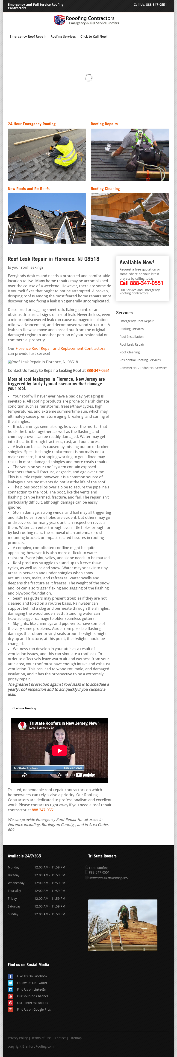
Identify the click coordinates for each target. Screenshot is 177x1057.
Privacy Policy (18, 1038)
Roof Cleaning (130, 352)
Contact (60, 1038)
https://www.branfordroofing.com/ (108, 878)
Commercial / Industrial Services (143, 368)
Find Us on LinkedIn (31, 990)
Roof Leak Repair (132, 345)
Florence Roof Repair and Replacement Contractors (60, 349)
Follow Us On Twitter (32, 983)
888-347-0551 (156, 4)
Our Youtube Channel (32, 996)
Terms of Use (41, 1038)
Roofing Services (63, 36)
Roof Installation (132, 337)
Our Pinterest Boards (32, 1003)
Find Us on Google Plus (34, 1010)
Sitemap (76, 1038)
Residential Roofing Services (140, 360)
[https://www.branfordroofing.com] (88, 24)
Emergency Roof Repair (28, 36)
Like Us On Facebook (32, 976)
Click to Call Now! (93, 36)
